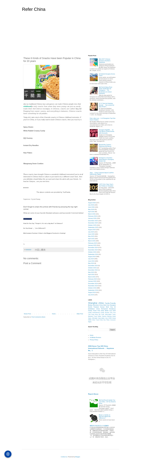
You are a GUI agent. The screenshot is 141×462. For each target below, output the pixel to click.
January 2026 (92, 218)
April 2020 (91, 274)
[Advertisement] (70, 34)
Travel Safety (97, 316)
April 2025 (91, 238)
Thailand (96, 307)
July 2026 (91, 205)
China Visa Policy (104, 320)
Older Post (80, 314)
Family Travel (92, 310)
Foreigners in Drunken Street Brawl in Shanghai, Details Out (106, 159)
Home (54, 314)
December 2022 (93, 270)
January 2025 (92, 245)
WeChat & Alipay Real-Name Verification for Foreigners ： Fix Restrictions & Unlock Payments (105, 90)
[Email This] (36, 250)
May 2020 (91, 272)
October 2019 (92, 288)
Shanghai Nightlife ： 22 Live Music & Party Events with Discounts (106, 131)
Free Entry (100, 310)
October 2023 (92, 268)
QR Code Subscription (105, 314)
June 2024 (91, 261)
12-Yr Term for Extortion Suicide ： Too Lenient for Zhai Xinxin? (106, 105)
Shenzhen (96, 305)
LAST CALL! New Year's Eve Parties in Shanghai (106, 185)
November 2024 (93, 250)
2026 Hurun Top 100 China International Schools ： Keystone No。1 (101, 348)
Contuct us (64, 457)
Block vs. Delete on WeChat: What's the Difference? (104, 416)
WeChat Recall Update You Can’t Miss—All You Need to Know (107, 401)
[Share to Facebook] (42, 250)
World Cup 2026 (110, 310)
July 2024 (91, 259)
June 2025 (91, 234)
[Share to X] (40, 250)
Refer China (33, 9)
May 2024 (91, 263)
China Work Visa (104, 305)
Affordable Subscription (98, 318)
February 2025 (92, 243)
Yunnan (102, 307)
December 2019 (93, 283)
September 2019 (93, 290)
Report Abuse (93, 394)
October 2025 (92, 225)
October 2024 (92, 252)
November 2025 (93, 223)
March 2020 (91, 277)
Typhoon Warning (107, 316)
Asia (106, 318)
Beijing (90, 305)
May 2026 (91, 209)
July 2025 (91, 232)
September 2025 (93, 227)
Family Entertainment (94, 312)
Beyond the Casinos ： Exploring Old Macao (106, 145)
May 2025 (91, 236)
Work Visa (109, 307)
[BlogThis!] (38, 250)
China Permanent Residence (106, 309)
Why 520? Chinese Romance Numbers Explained (104, 60)
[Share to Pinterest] (44, 250)
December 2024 (93, 247)
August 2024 (92, 256)
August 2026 (92, 203)
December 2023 (93, 265)
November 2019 (93, 286)
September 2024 (93, 254)
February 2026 (92, 216)
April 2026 (91, 211)
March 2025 (91, 241)
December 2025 (93, 220)
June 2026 (91, 207)
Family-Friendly (110, 303)
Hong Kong (94, 314)
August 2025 (92, 229)
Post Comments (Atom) (38, 317)
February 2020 (92, 279)
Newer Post (27, 314)
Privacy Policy (94, 340)
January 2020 (92, 281)
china (101, 303)
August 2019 (92, 292)
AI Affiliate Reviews (95, 337)
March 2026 (91, 214)
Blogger (77, 457)
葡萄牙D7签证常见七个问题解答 (99, 425)
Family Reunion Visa (106, 312)
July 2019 (91, 295)
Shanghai (92, 303)
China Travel (95, 320)
